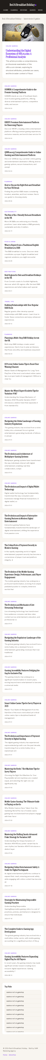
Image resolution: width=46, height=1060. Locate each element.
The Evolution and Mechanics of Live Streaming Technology (19, 606)
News (40, 10)
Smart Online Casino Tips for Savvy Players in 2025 (23, 704)
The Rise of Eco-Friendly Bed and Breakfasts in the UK (23, 216)
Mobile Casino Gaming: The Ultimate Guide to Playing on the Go (22, 803)
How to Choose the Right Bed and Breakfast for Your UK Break (22, 186)
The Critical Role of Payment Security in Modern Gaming (21, 546)
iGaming (14, 10)
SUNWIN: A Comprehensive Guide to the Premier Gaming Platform (21, 91)
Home (5, 10)
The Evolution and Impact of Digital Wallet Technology (22, 488)
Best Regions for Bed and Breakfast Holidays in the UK (23, 276)
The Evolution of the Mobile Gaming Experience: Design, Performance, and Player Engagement (23, 574)
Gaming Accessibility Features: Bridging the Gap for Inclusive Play (22, 672)
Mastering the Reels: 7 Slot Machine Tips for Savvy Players (22, 770)
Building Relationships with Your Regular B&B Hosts (21, 306)
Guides (33, 10)
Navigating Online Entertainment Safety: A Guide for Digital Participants (22, 868)
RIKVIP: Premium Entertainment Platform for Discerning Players (22, 124)
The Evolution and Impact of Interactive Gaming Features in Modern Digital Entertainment (21, 518)
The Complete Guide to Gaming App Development (19, 930)
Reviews (23, 10)
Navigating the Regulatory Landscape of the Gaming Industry (23, 639)
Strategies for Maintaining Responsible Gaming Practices (20, 901)
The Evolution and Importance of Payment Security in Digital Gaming (22, 737)
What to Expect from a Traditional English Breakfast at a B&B (22, 246)
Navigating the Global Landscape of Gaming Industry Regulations (23, 422)
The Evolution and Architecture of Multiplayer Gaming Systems (18, 455)
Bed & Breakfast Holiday (22, 5)
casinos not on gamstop (15, 992)
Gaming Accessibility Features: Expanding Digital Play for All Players (21, 958)
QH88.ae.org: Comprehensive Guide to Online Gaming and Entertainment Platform (23, 154)
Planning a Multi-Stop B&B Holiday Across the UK (22, 339)
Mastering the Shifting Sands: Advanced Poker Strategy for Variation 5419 (21, 836)
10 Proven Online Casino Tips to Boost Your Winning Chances (22, 365)
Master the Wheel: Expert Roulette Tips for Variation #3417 (22, 392)
